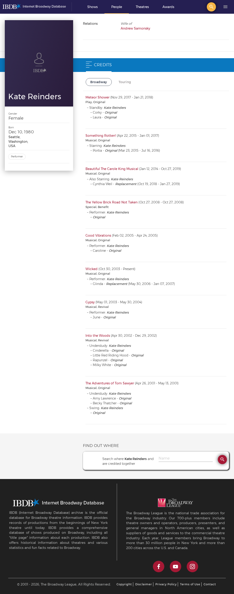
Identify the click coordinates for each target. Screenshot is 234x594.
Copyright (124, 584)
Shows (92, 7)
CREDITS (103, 64)
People (116, 7)
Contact (210, 584)
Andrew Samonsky (135, 28)
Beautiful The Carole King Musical (111, 169)
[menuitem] (92, 7)
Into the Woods (97, 336)
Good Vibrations (98, 235)
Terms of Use (190, 584)
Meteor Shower (97, 97)
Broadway (98, 82)
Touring (125, 82)
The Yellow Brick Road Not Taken (111, 202)
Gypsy (90, 302)
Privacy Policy (166, 584)
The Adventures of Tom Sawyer (109, 383)
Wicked (91, 269)
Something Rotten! (100, 136)
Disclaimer (143, 584)
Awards (168, 7)
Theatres (142, 7)
